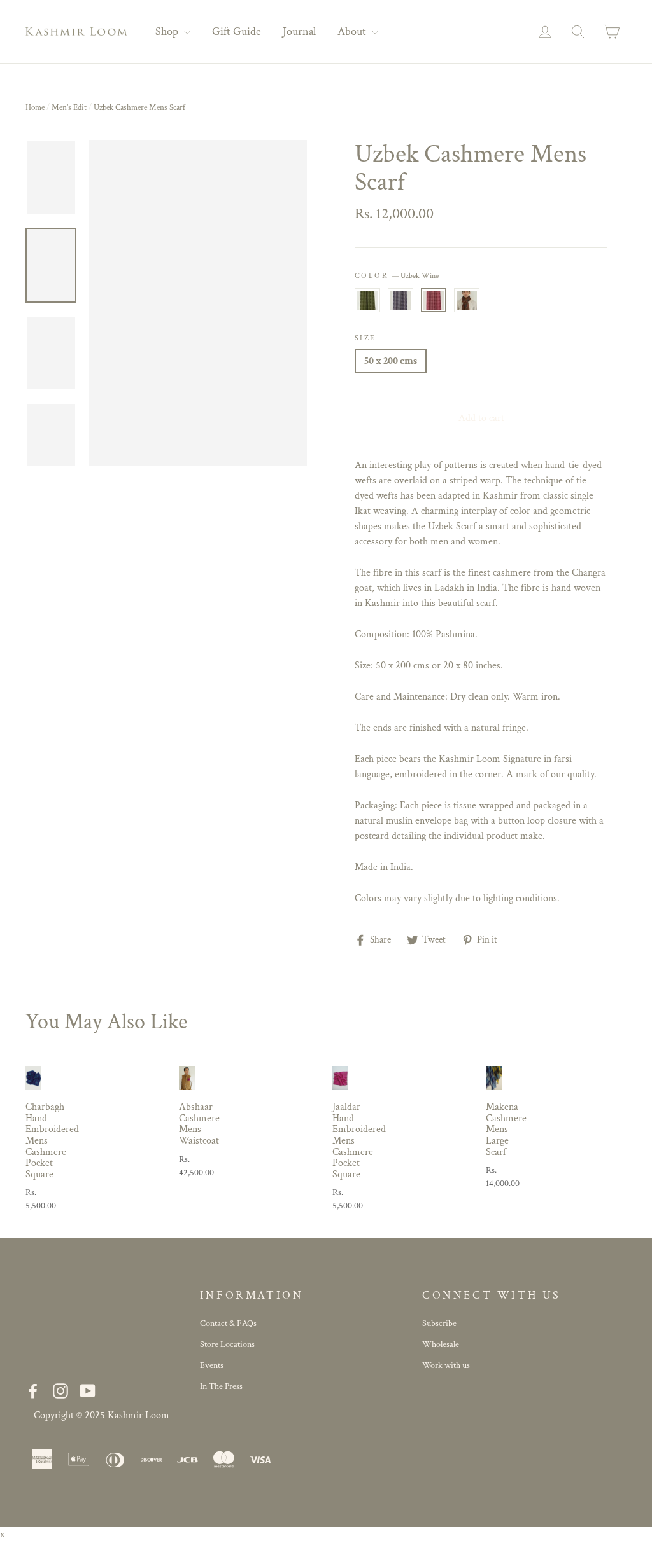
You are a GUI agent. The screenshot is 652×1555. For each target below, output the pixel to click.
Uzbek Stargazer (400, 300)
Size (365, 338)
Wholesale (440, 1344)
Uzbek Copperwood (466, 300)
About (353, 31)
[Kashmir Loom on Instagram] (60, 1391)
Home (35, 107)
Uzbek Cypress (367, 300)
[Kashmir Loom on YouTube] (88, 1391)
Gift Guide (236, 31)
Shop (168, 31)
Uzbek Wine (433, 300)
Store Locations (227, 1344)
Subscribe (439, 1323)
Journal (299, 31)
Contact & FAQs (228, 1323)
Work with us (446, 1365)
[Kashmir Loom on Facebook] (33, 1391)
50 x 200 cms (390, 361)
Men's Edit (69, 107)
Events (211, 1365)
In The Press (221, 1386)
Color (397, 275)
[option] (198, 303)
